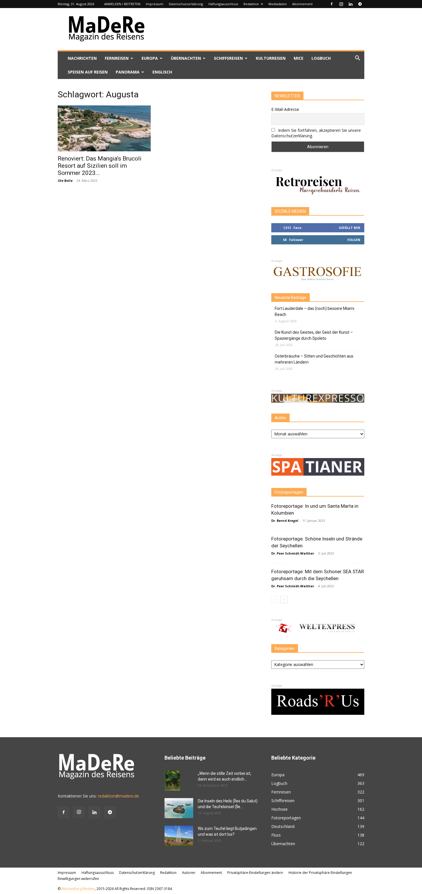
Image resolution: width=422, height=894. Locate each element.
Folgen (353, 240)
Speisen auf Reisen (88, 72)
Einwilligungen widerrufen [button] (78, 878)
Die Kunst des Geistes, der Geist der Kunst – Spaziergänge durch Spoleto (314, 335)
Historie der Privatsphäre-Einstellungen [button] (320, 872)
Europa (150, 58)
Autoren (188, 872)
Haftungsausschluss (223, 4)
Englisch (162, 72)
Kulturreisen (271, 58)
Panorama (128, 72)
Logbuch (321, 58)
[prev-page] (274, 599)
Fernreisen (117, 58)
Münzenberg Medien (78, 888)
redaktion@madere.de (118, 796)
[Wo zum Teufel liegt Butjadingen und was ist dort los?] (178, 836)
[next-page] (284, 599)
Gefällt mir (349, 227)
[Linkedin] (350, 4)
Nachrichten (82, 58)
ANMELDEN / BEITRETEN (122, 4)
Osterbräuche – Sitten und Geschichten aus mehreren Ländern (314, 359)
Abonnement (302, 4)
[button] (357, 58)
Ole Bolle (65, 180)
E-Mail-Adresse (285, 109)
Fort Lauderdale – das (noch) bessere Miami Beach (314, 311)
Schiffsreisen (228, 58)
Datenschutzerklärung (186, 4)
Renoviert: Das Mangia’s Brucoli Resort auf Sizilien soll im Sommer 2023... (100, 165)
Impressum (154, 4)
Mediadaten (277, 4)
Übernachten (186, 58)
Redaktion (251, 4)
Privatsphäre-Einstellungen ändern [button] (255, 872)
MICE (298, 58)
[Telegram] (360, 4)
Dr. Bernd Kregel (284, 520)
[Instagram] (341, 4)
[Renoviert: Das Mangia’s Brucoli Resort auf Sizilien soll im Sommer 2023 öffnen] (104, 128)
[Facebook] (331, 4)
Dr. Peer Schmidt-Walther (292, 553)
